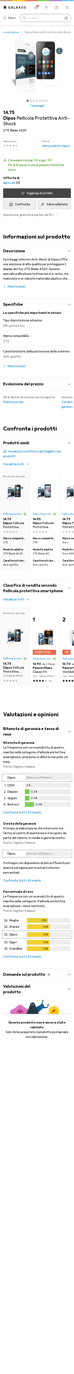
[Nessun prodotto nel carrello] (67, 7)
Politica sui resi (13, 402)
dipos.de (9, 183)
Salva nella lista (57, 204)
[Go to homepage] (14, 7)
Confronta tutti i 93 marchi (22, 812)
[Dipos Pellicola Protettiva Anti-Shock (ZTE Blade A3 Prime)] (44, 503)
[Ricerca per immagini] (66, 18)
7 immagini (37, 106)
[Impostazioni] (36, 7)
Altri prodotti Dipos (56, 144)
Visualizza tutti (13, 464)
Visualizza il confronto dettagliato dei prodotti (32, 453)
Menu (12, 18)
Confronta (22, 204)
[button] (37, 165)
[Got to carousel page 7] (47, 101)
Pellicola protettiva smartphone (13, 514)
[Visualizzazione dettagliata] (37, 791)
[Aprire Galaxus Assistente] (56, 7)
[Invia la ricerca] (24, 18)
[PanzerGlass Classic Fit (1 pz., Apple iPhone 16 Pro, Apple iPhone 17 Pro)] (44, 646)
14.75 (8, 112)
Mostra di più (16, 287)
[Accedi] (46, 8)
